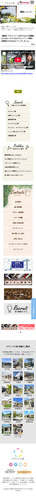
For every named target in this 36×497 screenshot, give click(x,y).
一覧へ (18, 91)
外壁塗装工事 (12, 135)
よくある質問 (30, 482)
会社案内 (18, 202)
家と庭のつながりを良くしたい (14, 175)
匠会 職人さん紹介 (18, 233)
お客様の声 (4, 482)
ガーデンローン (18, 228)
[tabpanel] (9, 327)
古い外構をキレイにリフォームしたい (16, 159)
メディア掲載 (18, 217)
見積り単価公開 (18, 223)
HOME (2, 26)
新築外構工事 (12, 119)
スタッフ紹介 (11, 482)
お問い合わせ (18, 239)
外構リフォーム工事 (14, 115)
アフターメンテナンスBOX (18, 244)
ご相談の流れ (17, 478)
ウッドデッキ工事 (13, 123)
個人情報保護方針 (14, 484)
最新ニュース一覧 (10, 26)
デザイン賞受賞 (18, 212)
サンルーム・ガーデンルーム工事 (18, 127)
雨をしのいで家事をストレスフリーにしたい (18, 171)
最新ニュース (10, 478)
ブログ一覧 (18, 482)
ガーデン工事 (12, 111)
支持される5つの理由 (27, 478)
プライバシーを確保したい (13, 163)
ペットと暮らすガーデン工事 (16, 131)
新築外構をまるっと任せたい (13, 155)
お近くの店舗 (13, 480)
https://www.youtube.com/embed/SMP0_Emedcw (17, 73)
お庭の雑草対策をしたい (12, 167)
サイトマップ (18, 249)
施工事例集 (18, 207)
